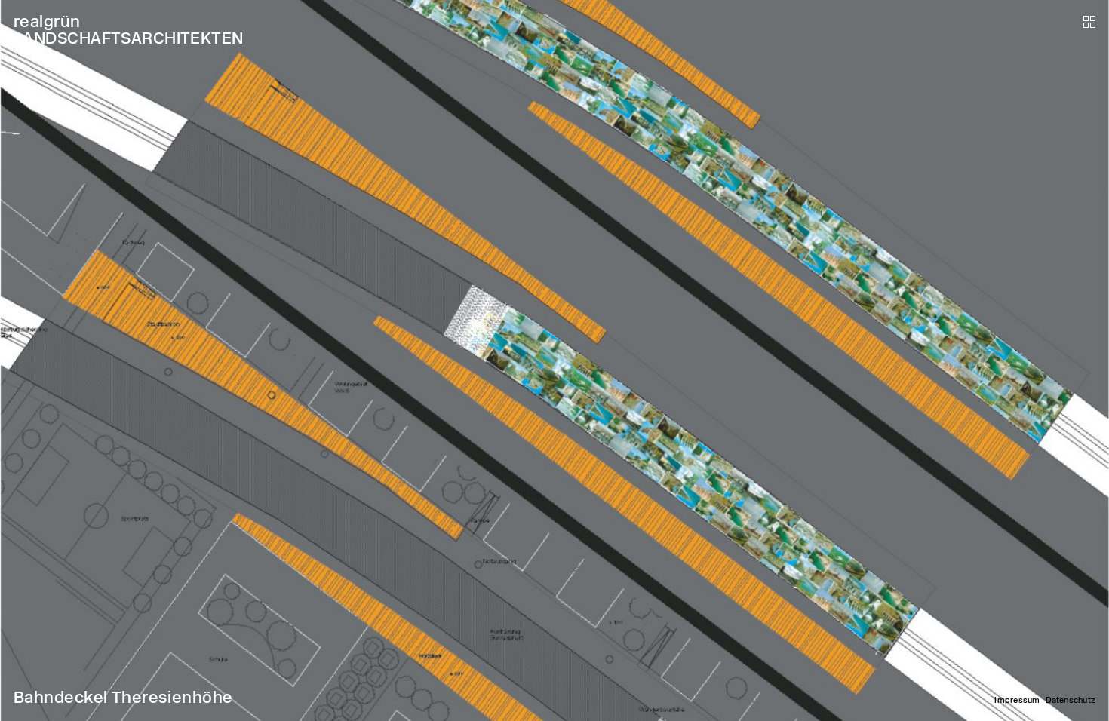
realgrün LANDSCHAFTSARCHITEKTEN (129, 29)
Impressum (1017, 700)
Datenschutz (1070, 700)
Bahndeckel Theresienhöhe (123, 697)
